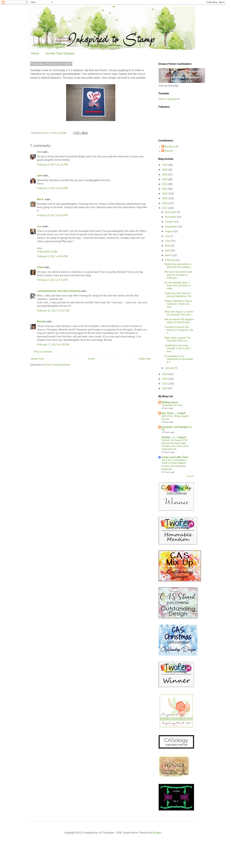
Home (35, 53)
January (169, 368)
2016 (165, 374)
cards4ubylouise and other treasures (58, 291)
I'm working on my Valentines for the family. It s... (179, 359)
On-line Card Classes (60, 53)
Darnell (168, 151)
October (169, 221)
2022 (165, 184)
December (171, 212)
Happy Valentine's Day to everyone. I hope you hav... (178, 304)
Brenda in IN (171, 146)
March (168, 255)
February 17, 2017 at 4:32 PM (53, 344)
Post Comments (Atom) (57, 364)
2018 (165, 203)
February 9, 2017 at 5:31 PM (52, 188)
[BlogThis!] (77, 133)
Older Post (145, 358)
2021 (165, 189)
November (171, 217)
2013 (165, 388)
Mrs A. (40, 199)
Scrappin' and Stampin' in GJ (177, 428)
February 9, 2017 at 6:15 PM (52, 215)
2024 (165, 174)
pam (39, 175)
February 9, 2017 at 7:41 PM (52, 280)
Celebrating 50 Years (172, 405)
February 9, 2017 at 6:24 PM (52, 256)
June (168, 241)
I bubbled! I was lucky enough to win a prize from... (177, 348)
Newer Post (37, 358)
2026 (165, 165)
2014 (165, 383)
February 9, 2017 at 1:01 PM (52, 164)
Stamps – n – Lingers (174, 437)
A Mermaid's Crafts (47, 251)
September (171, 226)
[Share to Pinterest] (86, 133)
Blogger (157, 832)
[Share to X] (80, 133)
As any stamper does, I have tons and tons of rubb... (177, 285)
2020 (165, 193)
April (168, 250)
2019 (165, 198)
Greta (40, 267)
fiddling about (170, 402)
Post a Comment (43, 351)
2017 (165, 208)
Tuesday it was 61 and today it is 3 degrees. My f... (179, 330)
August (169, 231)
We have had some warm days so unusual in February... (178, 275)
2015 (165, 379)
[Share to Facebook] (83, 133)
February (170, 260)
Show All (190, 476)
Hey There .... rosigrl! (174, 413)
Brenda (41, 321)
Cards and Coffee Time (175, 457)
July (167, 236)
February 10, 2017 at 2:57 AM (53, 310)
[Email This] (74, 133)
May (167, 245)
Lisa (39, 226)
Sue (39, 152)
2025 (165, 169)
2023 (165, 179)
